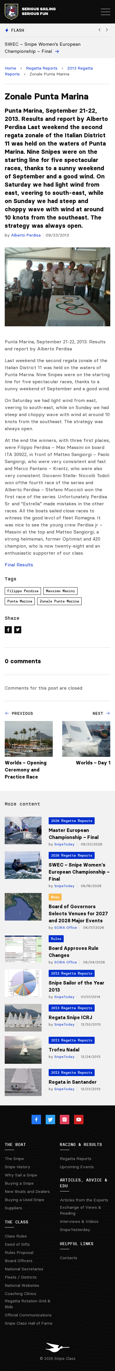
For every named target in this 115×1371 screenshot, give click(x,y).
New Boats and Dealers (27, 1191)
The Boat (15, 1144)
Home (10, 68)
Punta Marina (19, 601)
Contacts (68, 1257)
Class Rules (16, 1236)
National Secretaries (24, 1269)
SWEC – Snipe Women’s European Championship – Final (79, 872)
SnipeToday (64, 844)
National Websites (22, 1285)
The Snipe (14, 1158)
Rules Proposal (19, 1252)
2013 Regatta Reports (71, 973)
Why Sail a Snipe (21, 1175)
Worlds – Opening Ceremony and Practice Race (26, 770)
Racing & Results (81, 1144)
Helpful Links (76, 1243)
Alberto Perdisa (26, 235)
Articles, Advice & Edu (83, 1182)
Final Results (19, 565)
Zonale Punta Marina (59, 601)
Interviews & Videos (79, 1221)
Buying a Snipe (19, 1183)
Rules (56, 938)
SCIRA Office (65, 927)
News (55, 897)
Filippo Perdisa (22, 591)
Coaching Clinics (20, 1293)
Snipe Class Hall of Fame (28, 1323)
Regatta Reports (42, 68)
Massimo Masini (60, 591)
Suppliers (13, 1207)
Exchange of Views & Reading (80, 1210)
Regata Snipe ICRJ (70, 1017)
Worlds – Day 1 (93, 763)
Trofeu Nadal (64, 1050)
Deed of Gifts (17, 1244)
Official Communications (28, 1315)
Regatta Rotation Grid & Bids (27, 1303)
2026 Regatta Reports (71, 820)
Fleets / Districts (21, 1277)
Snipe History (17, 1166)
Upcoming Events (77, 1166)
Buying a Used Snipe (24, 1199)
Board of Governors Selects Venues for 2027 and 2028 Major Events (78, 913)
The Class (16, 1222)
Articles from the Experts (84, 1200)
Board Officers (18, 1260)
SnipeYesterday (75, 1229)
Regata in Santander (73, 1082)
